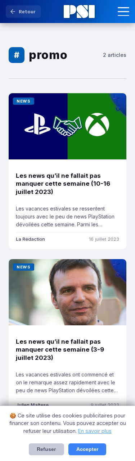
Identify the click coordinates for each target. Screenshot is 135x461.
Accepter (87, 449)
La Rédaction (30, 239)
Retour (27, 11)
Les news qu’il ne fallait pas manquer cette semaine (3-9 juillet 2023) (60, 349)
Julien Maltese (32, 405)
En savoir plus (95, 431)
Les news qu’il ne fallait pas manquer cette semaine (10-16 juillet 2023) (63, 183)
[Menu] (123, 11)
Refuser (46, 449)
